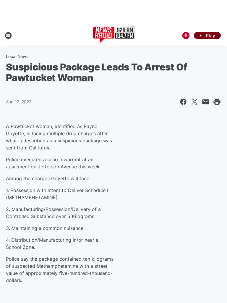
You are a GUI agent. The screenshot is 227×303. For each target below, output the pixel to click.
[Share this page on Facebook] (183, 102)
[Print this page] (217, 102)
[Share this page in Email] (206, 102)
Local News (17, 56)
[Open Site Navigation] (8, 35)
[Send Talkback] (185, 35)
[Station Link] (113, 35)
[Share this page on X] (194, 102)
